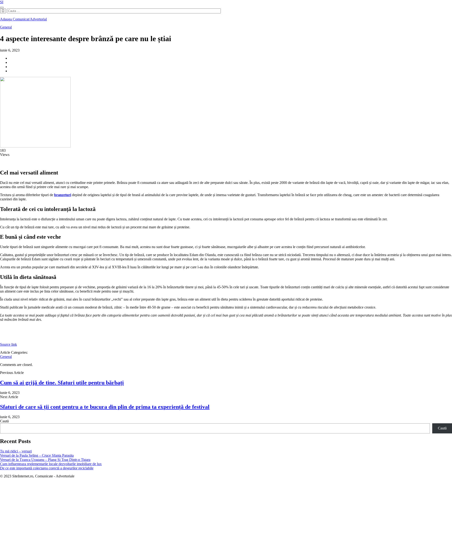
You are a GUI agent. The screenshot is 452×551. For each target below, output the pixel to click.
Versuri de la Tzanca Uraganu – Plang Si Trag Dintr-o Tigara (45, 460)
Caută (4, 421)
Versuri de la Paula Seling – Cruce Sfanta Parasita (37, 455)
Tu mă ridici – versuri (16, 451)
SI (1, 2)
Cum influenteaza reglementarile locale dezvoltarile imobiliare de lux (51, 464)
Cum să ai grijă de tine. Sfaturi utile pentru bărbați (62, 383)
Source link (8, 344)
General (6, 27)
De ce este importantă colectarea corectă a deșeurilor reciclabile (46, 468)
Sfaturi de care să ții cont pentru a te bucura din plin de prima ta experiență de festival (105, 407)
